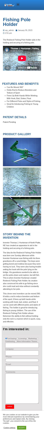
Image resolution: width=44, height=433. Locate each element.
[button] (18, 4)
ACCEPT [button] (22, 428)
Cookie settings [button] (9, 428)
